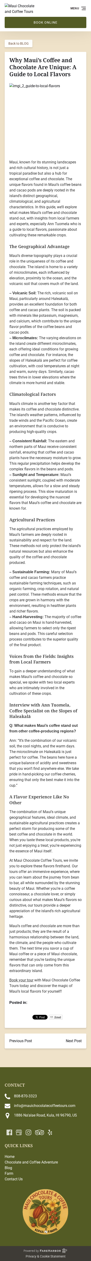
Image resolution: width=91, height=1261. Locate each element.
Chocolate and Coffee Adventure (31, 1162)
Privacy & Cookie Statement (46, 1256)
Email (57, 1017)
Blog (8, 1168)
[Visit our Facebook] (9, 1132)
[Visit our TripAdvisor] (39, 1132)
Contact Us (14, 1179)
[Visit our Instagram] (28, 1132)
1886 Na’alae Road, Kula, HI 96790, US (45, 1115)
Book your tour (21, 980)
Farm (9, 1173)
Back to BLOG (18, 43)
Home (9, 1156)
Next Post (74, 1041)
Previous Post (20, 1041)
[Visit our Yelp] (50, 1132)
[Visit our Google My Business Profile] (19, 1132)
